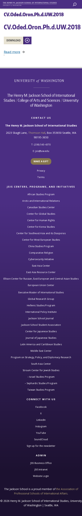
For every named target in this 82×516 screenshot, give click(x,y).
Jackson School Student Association (41, 325)
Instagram (41, 426)
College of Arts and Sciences (39, 100)
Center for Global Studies (41, 213)
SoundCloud (41, 439)
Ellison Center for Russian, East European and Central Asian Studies (41, 278)
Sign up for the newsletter (41, 445)
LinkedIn (41, 420)
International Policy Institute (41, 312)
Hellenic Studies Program (41, 305)
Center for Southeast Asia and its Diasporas (41, 233)
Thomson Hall (36, 133)
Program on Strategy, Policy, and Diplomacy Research (41, 357)
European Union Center (41, 285)
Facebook (41, 407)
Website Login (41, 476)
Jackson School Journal (41, 318)
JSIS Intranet (41, 469)
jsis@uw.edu (42, 151)
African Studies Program (41, 194)
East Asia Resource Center (40, 272)
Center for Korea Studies (41, 226)
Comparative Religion (41, 252)
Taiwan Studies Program (41, 389)
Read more (12, 52)
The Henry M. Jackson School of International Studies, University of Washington (31, 3)
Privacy (41, 170)
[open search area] (74, 4)
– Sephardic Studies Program (41, 383)
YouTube (41, 433)
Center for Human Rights (41, 220)
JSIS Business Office (41, 463)
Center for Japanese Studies (41, 331)
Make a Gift (41, 161)
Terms (40, 177)
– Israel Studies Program (41, 376)
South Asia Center (41, 363)
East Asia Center (41, 265)
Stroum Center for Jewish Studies (41, 370)
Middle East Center (41, 350)
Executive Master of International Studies (41, 292)
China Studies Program (41, 246)
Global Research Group (41, 299)
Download (13, 40)
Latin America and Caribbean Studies (41, 344)
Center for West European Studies (41, 239)
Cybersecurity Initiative (41, 259)
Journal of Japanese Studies (41, 337)
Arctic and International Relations (41, 200)
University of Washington (41, 80)
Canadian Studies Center (41, 207)
